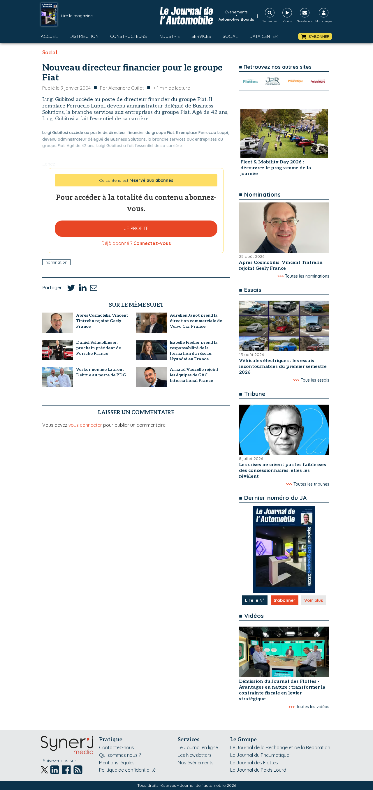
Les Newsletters (195, 755)
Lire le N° (255, 600)
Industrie (169, 36)
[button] (315, 36)
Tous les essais (315, 380)
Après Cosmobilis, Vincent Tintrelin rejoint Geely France (102, 321)
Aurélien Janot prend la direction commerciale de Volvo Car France (196, 321)
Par (122, 88)
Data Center (263, 36)
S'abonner (284, 600)
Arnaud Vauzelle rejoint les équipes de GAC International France (194, 375)
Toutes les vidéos (312, 706)
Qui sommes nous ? (120, 755)
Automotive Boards (236, 19)
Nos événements (196, 763)
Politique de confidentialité (127, 770)
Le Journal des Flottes (254, 763)
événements (236, 12)
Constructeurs (128, 36)
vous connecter (85, 425)
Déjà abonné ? (136, 243)
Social (230, 36)
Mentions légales (117, 763)
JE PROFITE (136, 228)
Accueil (49, 36)
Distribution (84, 36)
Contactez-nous (116, 747)
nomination (56, 262)
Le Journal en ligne (198, 747)
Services (201, 36)
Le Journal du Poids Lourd (258, 770)
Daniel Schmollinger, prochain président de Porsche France (98, 348)
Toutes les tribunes (311, 484)
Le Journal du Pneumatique (259, 755)
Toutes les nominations (307, 276)
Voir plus (313, 600)
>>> (280, 276)
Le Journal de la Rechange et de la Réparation (280, 747)
